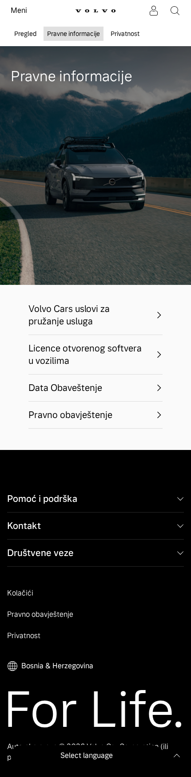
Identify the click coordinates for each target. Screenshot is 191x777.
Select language (86, 755)
